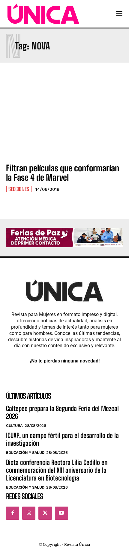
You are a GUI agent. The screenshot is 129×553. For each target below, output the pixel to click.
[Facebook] (12, 513)
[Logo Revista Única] (43, 14)
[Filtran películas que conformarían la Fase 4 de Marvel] (64, 122)
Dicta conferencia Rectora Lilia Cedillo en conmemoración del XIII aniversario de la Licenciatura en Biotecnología (56, 470)
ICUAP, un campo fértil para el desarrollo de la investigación (62, 439)
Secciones (18, 189)
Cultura (14, 425)
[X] (45, 513)
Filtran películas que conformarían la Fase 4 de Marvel (62, 172)
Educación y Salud (25, 452)
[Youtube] (61, 513)
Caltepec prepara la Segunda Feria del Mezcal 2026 (62, 412)
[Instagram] (28, 513)
